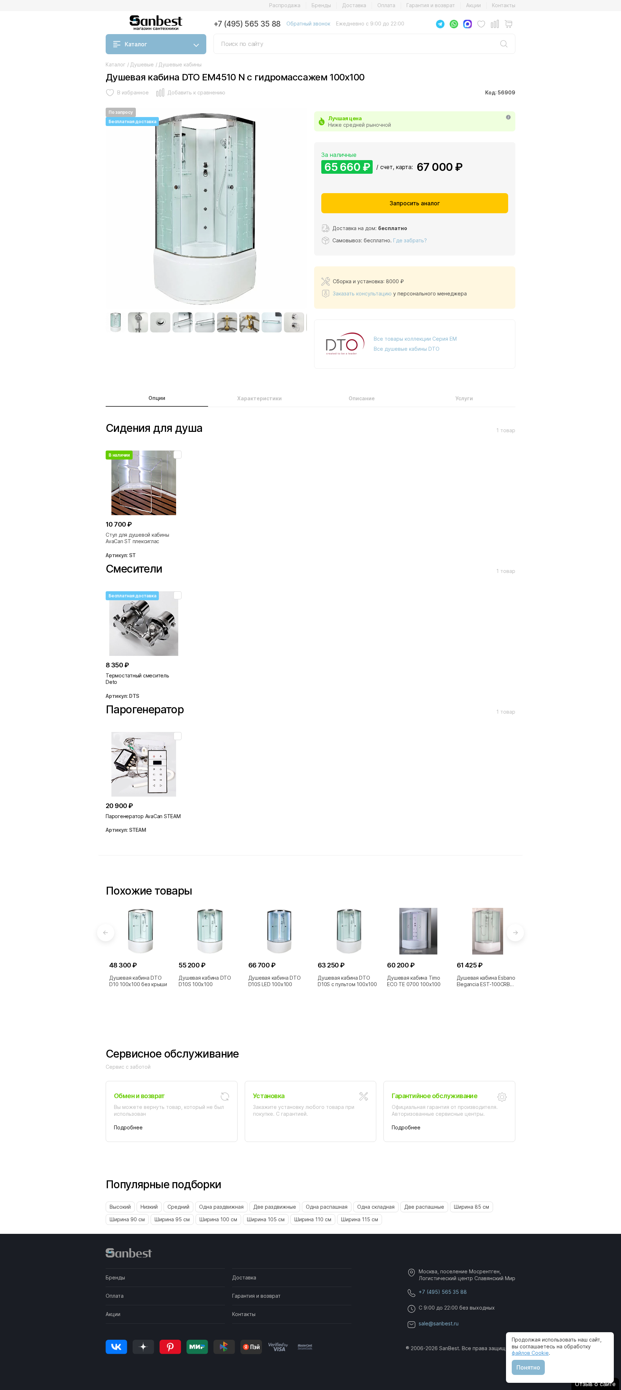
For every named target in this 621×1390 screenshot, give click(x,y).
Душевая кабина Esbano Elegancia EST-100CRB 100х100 (486, 981)
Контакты (503, 5)
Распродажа (284, 5)
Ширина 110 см (312, 1219)
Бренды (321, 5)
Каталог (136, 44)
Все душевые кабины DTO (407, 349)
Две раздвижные (274, 1207)
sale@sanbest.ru (439, 1323)
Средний (178, 1207)
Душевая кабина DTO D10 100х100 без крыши (138, 981)
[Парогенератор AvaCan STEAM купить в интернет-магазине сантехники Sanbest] (144, 764)
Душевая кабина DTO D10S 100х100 (205, 981)
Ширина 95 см (172, 1219)
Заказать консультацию (362, 293)
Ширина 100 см (218, 1219)
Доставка (354, 5)
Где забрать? (410, 240)
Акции (473, 5)
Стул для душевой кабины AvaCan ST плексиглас (137, 538)
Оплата (386, 5)
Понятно (528, 1367)
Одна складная (376, 1207)
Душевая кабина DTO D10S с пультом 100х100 (347, 981)
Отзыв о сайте (595, 1383)
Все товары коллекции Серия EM (415, 339)
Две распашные (424, 1207)
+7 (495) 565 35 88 (247, 23)
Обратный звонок (308, 23)
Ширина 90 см (127, 1219)
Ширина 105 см (266, 1219)
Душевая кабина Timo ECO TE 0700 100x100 (413, 981)
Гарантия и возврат (430, 5)
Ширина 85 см (471, 1207)
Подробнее (128, 1127)
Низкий (149, 1207)
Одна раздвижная (221, 1207)
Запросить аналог (415, 203)
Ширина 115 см (359, 1219)
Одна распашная (327, 1207)
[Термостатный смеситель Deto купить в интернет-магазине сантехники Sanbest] (144, 623)
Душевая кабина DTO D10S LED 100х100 (274, 981)
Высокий (120, 1207)
